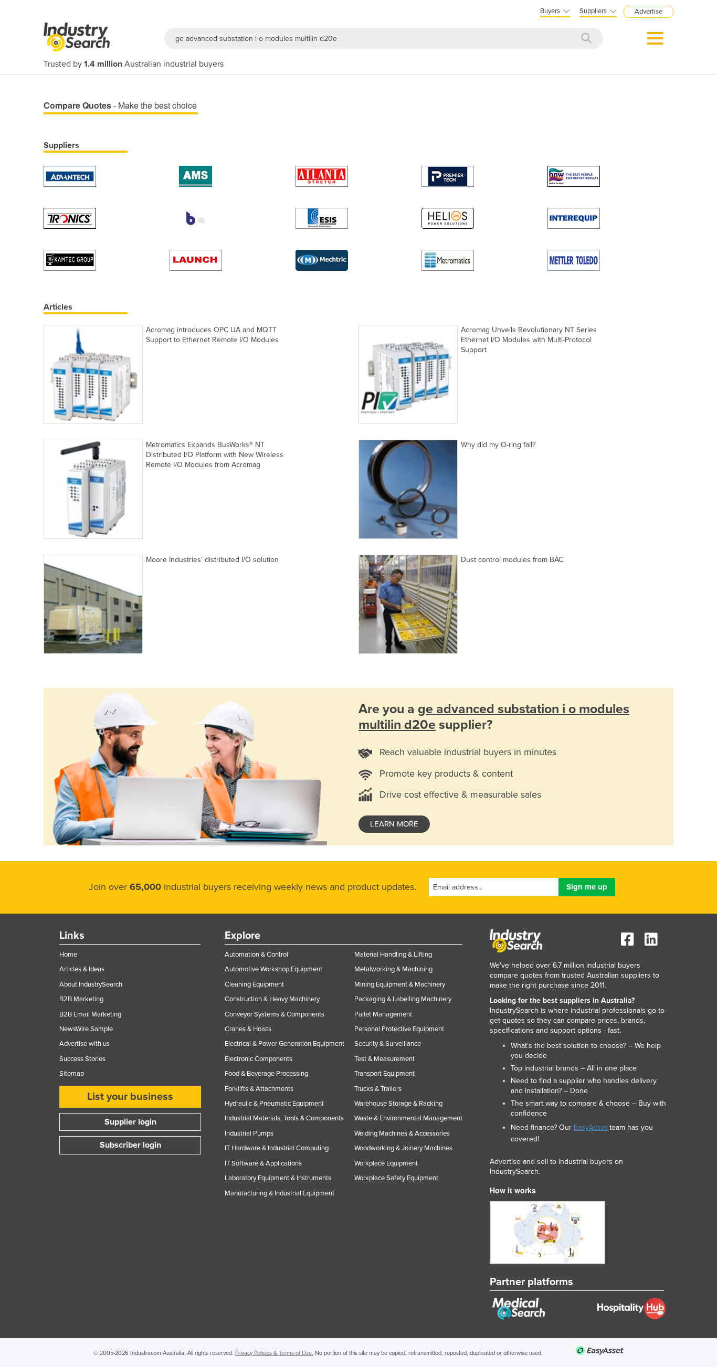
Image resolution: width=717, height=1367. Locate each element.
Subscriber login (130, 1145)
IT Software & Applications (263, 1163)
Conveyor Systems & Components (274, 1014)
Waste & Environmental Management (408, 1118)
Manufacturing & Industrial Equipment (279, 1193)
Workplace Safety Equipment (396, 1178)
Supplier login (130, 1122)
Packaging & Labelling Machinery (402, 999)
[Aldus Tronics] (70, 217)
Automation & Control (256, 954)
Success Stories (82, 1059)
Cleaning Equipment (254, 984)
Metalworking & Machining (393, 969)
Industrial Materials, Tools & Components (284, 1118)
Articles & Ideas (81, 969)
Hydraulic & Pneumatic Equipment (274, 1103)
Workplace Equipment (386, 1163)
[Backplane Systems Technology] (196, 217)
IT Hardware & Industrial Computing (277, 1148)
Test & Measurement (384, 1059)
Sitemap (71, 1073)
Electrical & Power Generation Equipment (284, 1044)
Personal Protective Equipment (399, 1029)
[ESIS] (322, 217)
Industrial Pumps (249, 1133)
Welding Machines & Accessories (402, 1133)
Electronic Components (258, 1059)
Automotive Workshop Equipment (273, 969)
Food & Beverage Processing (266, 1073)
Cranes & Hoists (248, 1029)
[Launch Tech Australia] (196, 259)
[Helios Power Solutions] (447, 217)
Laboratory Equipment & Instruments (278, 1178)
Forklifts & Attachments (259, 1089)
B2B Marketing (81, 999)
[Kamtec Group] (70, 259)
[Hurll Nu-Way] (573, 175)
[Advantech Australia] (70, 175)
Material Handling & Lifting (393, 954)
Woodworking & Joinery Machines (403, 1148)
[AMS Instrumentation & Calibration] (196, 175)
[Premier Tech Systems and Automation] (447, 175)
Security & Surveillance (387, 1044)
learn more (394, 824)
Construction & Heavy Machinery (272, 999)
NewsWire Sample (86, 1029)
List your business (130, 1096)
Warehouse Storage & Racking (398, 1103)
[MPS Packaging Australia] (322, 175)
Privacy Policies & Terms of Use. (274, 1353)
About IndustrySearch (90, 984)
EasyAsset (590, 1127)
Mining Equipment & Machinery (399, 984)
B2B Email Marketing (90, 1014)
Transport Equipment (384, 1073)
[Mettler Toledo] (573, 259)
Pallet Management (383, 1014)
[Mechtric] (322, 259)
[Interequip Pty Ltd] (573, 217)
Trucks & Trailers (378, 1089)
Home (68, 954)
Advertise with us (84, 1044)
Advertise (648, 11)
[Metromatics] (447, 259)
